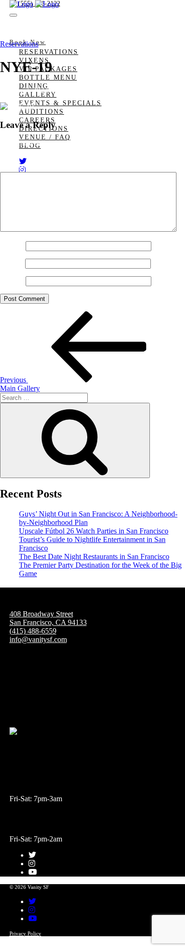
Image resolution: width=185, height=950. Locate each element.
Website (12, 281)
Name (12, 246)
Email (11, 263)
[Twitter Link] (23, 161)
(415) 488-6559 (32, 631)
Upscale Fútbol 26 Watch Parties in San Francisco (93, 531)
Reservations (48, 51)
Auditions (41, 111)
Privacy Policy (25, 933)
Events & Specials (60, 103)
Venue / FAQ (45, 137)
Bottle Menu (48, 77)
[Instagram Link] (31, 864)
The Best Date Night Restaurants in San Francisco (94, 556)
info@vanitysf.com (38, 639)
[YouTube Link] (32, 872)
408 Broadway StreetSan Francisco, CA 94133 (48, 618)
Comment (17, 167)
